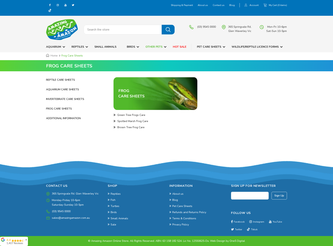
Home (54, 55)
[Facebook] (50, 5)
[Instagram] (58, 5)
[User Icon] (246, 5)
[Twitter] (73, 5)
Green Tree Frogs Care (131, 115)
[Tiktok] (50, 11)
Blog (232, 5)
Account (254, 5)
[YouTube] (65, 5)
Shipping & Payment (182, 5)
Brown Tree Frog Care (131, 127)
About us (203, 5)
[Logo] (62, 29)
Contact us (219, 5)
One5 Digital (237, 241)
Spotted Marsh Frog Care (132, 121)
